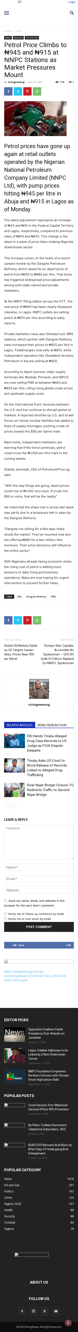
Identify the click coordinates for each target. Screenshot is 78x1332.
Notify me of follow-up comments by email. (36, 913)
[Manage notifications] (68, 1323)
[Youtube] (56, 1311)
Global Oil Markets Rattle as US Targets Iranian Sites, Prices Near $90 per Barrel (20, 652)
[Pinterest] (27, 91)
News (18, 31)
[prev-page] (6, 805)
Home (7, 31)
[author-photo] (39, 698)
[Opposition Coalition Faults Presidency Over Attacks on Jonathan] (14, 1034)
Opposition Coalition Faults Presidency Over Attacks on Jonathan (46, 1033)
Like (68, 945)
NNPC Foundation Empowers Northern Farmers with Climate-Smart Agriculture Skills (49, 1075)
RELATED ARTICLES (20, 725)
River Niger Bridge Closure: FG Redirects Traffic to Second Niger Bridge (50, 790)
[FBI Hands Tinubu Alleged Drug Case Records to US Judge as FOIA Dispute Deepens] (14, 741)
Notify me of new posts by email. (29, 918)
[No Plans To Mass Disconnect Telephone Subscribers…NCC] (14, 1130)
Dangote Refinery (36, 596)
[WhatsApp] (37, 91)
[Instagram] (33, 1311)
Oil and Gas (32, 37)
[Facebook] (8, 91)
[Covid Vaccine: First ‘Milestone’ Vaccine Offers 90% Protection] (14, 1110)
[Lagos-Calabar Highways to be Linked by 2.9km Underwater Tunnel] (14, 1055)
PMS (53, 596)
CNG (19, 596)
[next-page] (13, 805)
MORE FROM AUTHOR (52, 725)
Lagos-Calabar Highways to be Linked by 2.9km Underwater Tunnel (48, 1054)
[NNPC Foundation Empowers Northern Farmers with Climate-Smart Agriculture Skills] (14, 1076)
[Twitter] (18, 91)
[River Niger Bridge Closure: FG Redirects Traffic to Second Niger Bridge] (14, 790)
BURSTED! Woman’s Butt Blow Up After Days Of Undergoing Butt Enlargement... (50, 1149)
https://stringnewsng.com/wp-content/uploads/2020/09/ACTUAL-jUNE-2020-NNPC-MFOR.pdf (35, 976)
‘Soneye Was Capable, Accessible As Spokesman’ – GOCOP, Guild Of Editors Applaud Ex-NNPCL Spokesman (57, 654)
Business (18, 37)
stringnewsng (16, 82)
